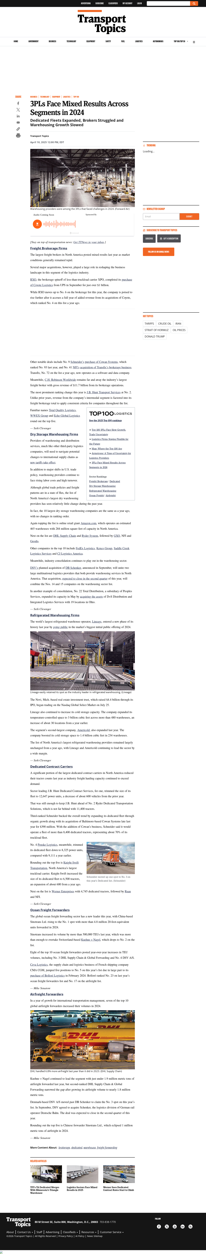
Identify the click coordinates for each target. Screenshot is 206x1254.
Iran (178, 323)
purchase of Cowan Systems (101, 362)
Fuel (123, 41)
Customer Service (111, 1232)
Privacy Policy (65, 1236)
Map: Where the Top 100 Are (107, 448)
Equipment (90, 41)
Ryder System (90, 536)
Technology (71, 41)
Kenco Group (104, 548)
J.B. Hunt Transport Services (104, 392)
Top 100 (76, 96)
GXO (117, 536)
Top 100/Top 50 (179, 41)
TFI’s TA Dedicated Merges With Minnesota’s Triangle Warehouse (44, 1190)
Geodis (34, 541)
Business (52, 41)
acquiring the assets (91, 596)
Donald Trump (155, 336)
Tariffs (149, 323)
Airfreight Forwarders (46, 994)
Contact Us (24, 1232)
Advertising (86, 3)
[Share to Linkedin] (18, 116)
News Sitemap (95, 1236)
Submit (189, 216)
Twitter (167, 1227)
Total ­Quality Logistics (62, 410)
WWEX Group (39, 415)
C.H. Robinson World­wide (60, 380)
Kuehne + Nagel (90, 939)
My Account (127, 3)
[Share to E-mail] (18, 123)
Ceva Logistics (39, 964)
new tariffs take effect (42, 462)
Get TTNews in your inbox (88, 242)
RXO (33, 279)
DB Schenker (73, 568)
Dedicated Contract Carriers (51, 766)
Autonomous (158, 41)
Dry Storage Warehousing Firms (54, 434)
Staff (39, 1232)
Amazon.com (88, 523)
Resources (88, 1232)
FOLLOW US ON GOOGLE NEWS (158, 251)
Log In (139, 3)
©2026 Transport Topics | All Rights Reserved (31, 1236)
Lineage (96, 621)
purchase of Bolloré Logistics (47, 975)
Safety (108, 41)
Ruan (128, 891)
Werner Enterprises (63, 891)
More (194, 41)
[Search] (194, 3)
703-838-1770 (108, 1222)
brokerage (64, 1148)
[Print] (18, 136)
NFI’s (76, 367)
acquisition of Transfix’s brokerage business (105, 367)
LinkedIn (183, 1227)
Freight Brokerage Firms (48, 248)
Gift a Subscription (171, 238)
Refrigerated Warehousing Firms (54, 615)
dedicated (76, 1148)
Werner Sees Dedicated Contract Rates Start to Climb (118, 1188)
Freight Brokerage (98, 481)
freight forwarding (107, 1148)
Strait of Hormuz (157, 330)
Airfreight (111, 495)
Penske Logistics (47, 844)
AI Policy (79, 1236)
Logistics (139, 41)
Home (16, 41)
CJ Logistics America (70, 553)
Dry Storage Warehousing (102, 486)
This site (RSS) (190, 1227)
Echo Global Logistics (67, 415)
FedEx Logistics (85, 548)
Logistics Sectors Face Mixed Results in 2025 (82, 1188)
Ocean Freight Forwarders (50, 910)
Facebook (159, 1227)
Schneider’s (77, 362)
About (10, 1232)
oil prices (179, 330)
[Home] (103, 22)
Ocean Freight (96, 495)
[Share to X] (18, 110)
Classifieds (113, 3)
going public (60, 627)
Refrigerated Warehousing (102, 490)
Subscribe (99, 3)
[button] (18, 129)
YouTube (175, 1227)
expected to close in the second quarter (85, 578)
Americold (83, 730)
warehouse (90, 1148)
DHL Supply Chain (64, 536)
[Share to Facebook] (18, 104)
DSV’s (34, 568)
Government (33, 41)
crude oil (164, 323)
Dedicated (115, 481)
